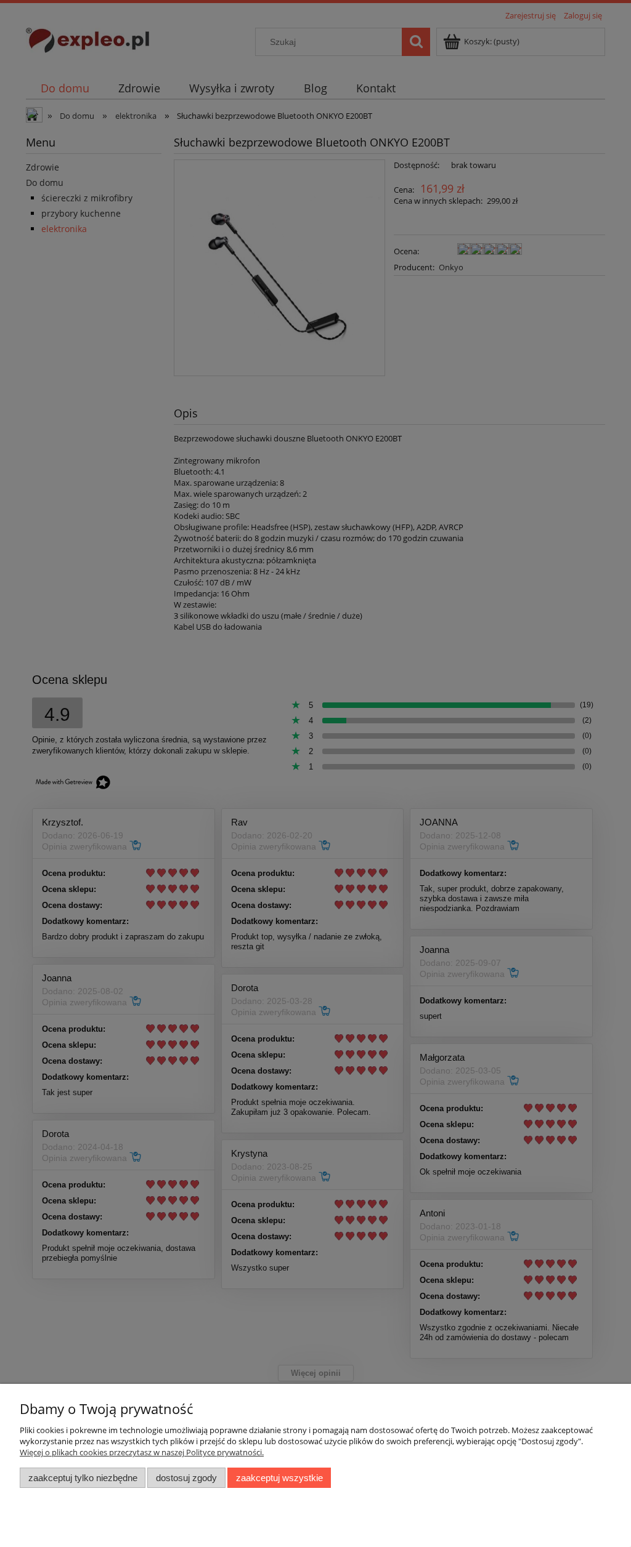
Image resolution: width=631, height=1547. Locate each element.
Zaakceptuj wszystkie (279, 1478)
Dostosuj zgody (186, 1478)
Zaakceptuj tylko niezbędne (82, 1478)
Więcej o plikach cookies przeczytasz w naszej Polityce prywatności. (142, 1452)
